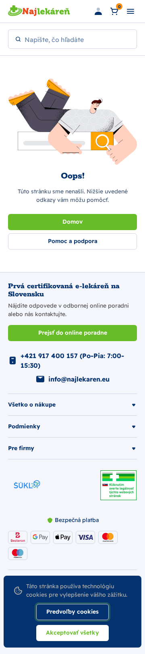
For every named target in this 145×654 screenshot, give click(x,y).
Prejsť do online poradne (72, 332)
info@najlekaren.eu (79, 379)
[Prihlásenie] (98, 11)
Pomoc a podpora (72, 241)
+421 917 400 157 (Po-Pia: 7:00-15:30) (72, 360)
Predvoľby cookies (72, 611)
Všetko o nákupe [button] (32, 404)
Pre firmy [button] (21, 448)
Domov (72, 221)
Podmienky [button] (24, 426)
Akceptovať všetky (72, 632)
